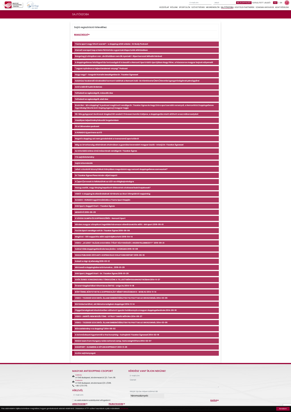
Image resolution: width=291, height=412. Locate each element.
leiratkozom (79, 404)
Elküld (213, 400)
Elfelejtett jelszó (261, 2)
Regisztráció (81, 34)
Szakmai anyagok (265, 7)
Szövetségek (198, 7)
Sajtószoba (227, 7)
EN (281, 2)
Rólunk (174, 7)
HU (275, 2)
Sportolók (184, 7)
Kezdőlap (164, 7)
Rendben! (283, 409)
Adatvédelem (282, 7)
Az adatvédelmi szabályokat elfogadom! (92, 400)
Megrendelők (213, 7)
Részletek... (125, 408)
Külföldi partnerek (245, 7)
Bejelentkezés (244, 2)
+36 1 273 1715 (81, 385)
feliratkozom (116, 404)
